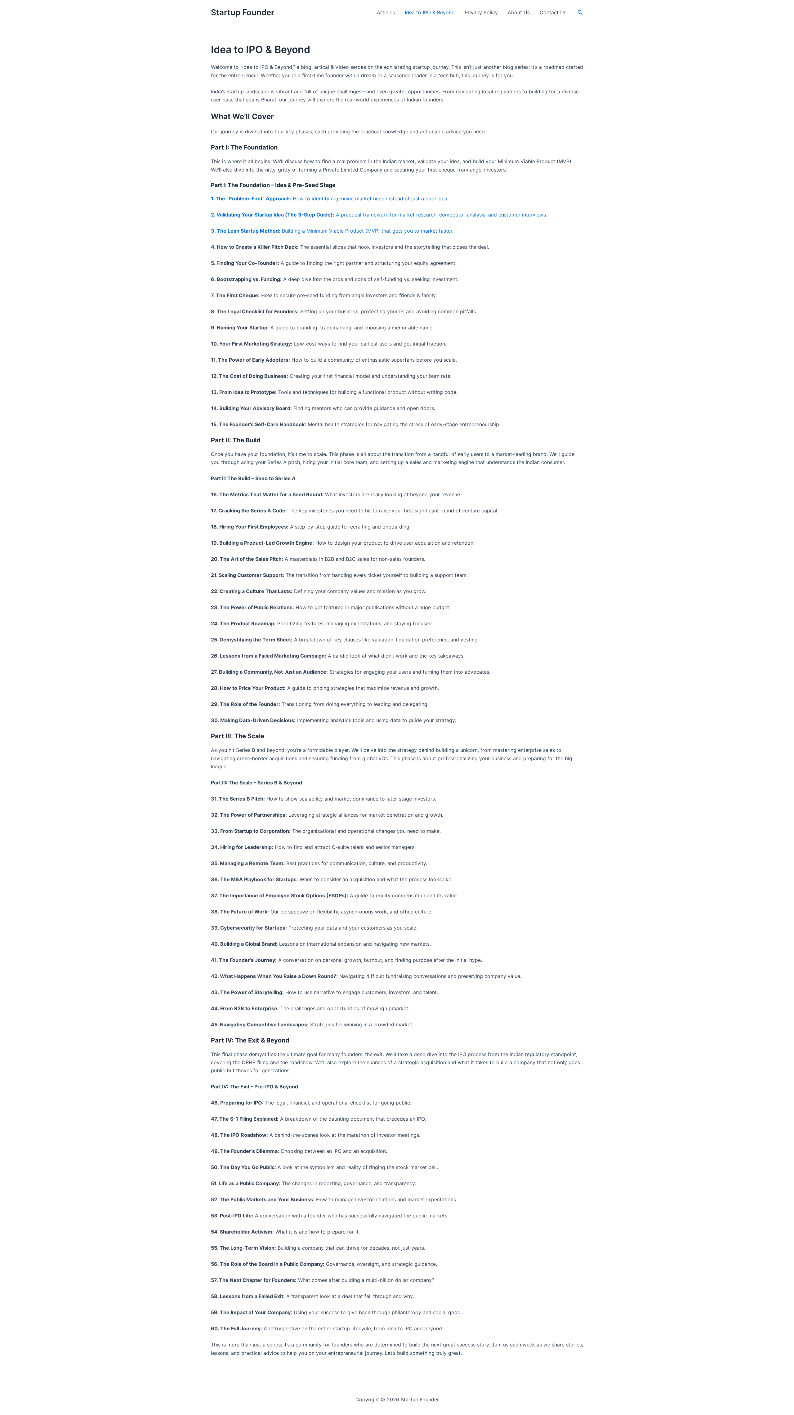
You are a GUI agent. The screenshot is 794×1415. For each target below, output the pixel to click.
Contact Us (553, 12)
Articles (386, 12)
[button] (580, 12)
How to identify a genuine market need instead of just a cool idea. (329, 198)
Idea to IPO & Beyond (430, 12)
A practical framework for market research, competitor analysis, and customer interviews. (379, 215)
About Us (519, 12)
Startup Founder (242, 12)
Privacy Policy (481, 12)
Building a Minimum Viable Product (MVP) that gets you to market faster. (332, 231)
